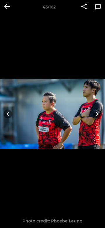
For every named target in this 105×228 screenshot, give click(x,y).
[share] (84, 7)
